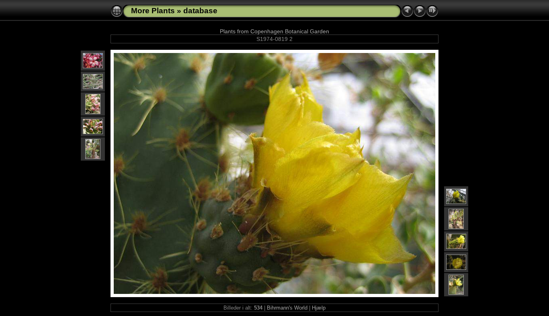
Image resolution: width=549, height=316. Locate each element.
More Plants (153, 10)
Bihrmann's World (287, 308)
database (200, 10)
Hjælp (319, 308)
